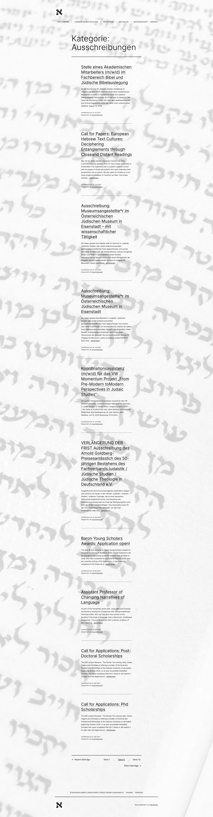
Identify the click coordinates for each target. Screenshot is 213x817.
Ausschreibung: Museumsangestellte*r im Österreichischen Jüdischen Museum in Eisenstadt (105, 301)
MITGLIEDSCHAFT (141, 22)
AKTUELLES (123, 22)
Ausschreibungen (97, 115)
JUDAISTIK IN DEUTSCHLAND (86, 22)
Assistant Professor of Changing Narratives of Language (103, 597)
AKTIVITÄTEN (108, 22)
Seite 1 (107, 759)
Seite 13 (136, 759)
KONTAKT (154, 22)
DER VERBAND (63, 22)
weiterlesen (94, 178)
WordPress (154, 805)
